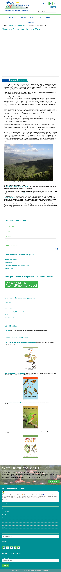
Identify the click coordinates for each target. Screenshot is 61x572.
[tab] (6, 80)
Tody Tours (7, 315)
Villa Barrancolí (25, 193)
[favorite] (58, 499)
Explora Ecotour (9, 305)
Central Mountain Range (11, 227)
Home (10, 25)
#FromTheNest (26, 496)
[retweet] (56, 499)
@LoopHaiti (28, 497)
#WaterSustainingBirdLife (37, 496)
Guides (3, 521)
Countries (4, 515)
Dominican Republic (17, 25)
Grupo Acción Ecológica (11, 259)
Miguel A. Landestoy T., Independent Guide (15, 312)
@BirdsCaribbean (9, 492)
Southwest (26, 25)
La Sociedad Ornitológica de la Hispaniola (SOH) (17, 265)
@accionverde (54, 496)
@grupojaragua (47, 496)
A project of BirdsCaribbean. (42, 570)
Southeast (8, 231)
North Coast (8, 241)
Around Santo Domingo (11, 245)
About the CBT (5, 512)
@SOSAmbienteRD (7, 497)
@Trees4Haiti (21, 497)
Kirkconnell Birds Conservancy (12, 308)
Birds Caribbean (9, 491)
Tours (3, 518)
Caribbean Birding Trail (17, 6)
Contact (4, 527)
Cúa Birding (8, 302)
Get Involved (5, 524)
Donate (53, 7)
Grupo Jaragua (8, 262)
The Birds (13, 80)
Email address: (5, 558)
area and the (17, 186)
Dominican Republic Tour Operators (20, 298)
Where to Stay (22, 80)
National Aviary (9, 268)
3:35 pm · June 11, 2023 (7, 499)
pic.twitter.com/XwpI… (36, 497)
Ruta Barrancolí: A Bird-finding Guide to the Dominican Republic (21, 402)
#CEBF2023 (20, 496)
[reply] (55, 499)
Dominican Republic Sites (15, 220)
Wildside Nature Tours (10, 318)
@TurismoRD (15, 497)
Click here (7, 330)
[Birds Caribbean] (3, 493)
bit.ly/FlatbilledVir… (12, 496)
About (5, 80)
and (9, 197)
